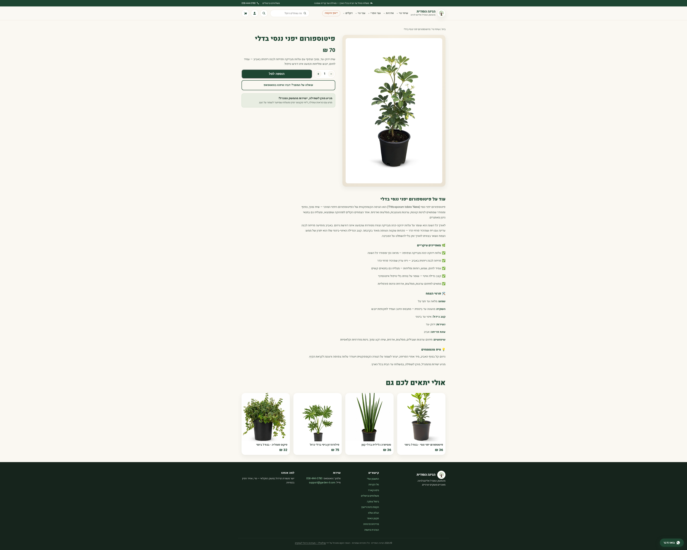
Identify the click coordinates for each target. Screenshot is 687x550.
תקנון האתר (373, 518)
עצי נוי (361, 13)
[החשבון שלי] (254, 13)
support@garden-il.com (322, 482)
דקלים (349, 13)
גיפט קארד (373, 490)
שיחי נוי (403, 13)
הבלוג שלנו (373, 513)
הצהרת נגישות (371, 530)
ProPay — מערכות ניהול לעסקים (310, 543)
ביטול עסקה (373, 501)
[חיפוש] (264, 13)
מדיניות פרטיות (371, 524)
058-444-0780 (248, 3)
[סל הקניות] (245, 13)
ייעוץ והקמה (331, 13)
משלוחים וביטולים (271, 3)
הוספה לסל (276, 74)
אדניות (390, 13)
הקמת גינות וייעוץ (370, 507)
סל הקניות (374, 484)
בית (443, 29)
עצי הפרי (376, 13)
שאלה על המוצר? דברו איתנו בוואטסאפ (288, 85)
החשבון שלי (373, 479)
